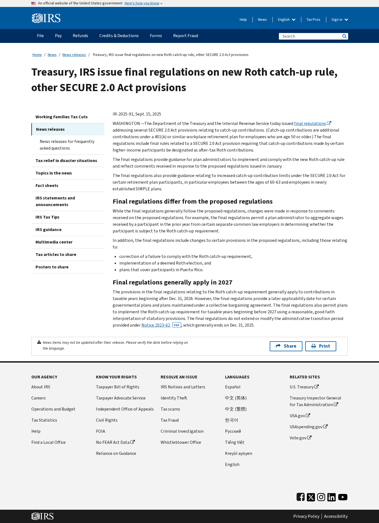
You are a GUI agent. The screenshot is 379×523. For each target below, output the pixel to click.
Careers (38, 398)
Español (233, 387)
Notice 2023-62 (161, 325)
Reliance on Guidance (116, 453)
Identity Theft (174, 398)
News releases (74, 54)
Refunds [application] (80, 36)
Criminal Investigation (182, 431)
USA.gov (297, 416)
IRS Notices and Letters (183, 387)
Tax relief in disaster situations (66, 160)
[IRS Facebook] (301, 496)
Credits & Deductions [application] (119, 36)
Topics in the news (54, 173)
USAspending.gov (306, 427)
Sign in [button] (337, 19)
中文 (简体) (236, 398)
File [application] (40, 36)
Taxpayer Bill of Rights (117, 387)
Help (243, 19)
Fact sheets (47, 185)
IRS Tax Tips (47, 217)
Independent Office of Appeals (125, 409)
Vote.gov (298, 438)
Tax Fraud (170, 420)
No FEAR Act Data (113, 442)
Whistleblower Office (181, 442)
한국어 (231, 420)
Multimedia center (54, 242)
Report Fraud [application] (185, 36)
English (284, 19)
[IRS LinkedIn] (331, 496)
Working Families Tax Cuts (62, 117)
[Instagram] (321, 496)
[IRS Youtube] (343, 496)
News (262, 19)
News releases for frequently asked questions (67, 145)
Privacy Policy (306, 516)
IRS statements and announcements (55, 201)
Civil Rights (107, 420)
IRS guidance (49, 229)
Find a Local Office (48, 442)
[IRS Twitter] (311, 496)
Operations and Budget (53, 409)
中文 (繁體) (236, 409)
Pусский (233, 431)
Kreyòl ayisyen (238, 453)
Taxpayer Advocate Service (121, 398)
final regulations (310, 123)
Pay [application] (58, 36)
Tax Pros (313, 19)
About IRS (40, 387)
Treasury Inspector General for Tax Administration (315, 401)
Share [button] (290, 346)
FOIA (100, 431)
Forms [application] (156, 36)
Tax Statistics (44, 420)
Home (37, 54)
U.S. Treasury (302, 387)
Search (344, 36)
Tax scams (170, 409)
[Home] (46, 16)
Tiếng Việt (234, 442)
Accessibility (336, 516)
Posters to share (52, 267)
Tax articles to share (56, 254)
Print (324, 346)
